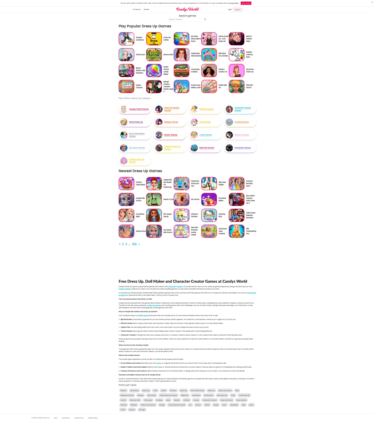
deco (168, 400)
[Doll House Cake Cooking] (209, 231)
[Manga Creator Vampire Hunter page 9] (154, 86)
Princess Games (206, 109)
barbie (216, 405)
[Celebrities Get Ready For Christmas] (154, 183)
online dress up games (168, 395)
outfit (123, 410)
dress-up (146, 390)
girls (237, 390)
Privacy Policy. (234, 3)
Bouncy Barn (168, 54)
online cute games (148, 405)
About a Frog (168, 199)
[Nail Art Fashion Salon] (236, 39)
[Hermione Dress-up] (236, 70)
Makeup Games (171, 122)
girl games (134, 390)
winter (207, 405)
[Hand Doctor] (126, 231)
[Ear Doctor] (181, 199)
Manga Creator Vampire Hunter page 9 (168, 86)
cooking (159, 400)
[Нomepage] (187, 9)
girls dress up (222, 395)
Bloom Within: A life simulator (140, 70)
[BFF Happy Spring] (154, 215)
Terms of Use (78, 418)
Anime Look (140, 54)
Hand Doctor (141, 231)
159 (134, 244)
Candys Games (124, 289)
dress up (183, 390)
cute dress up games (177, 405)
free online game (197, 390)
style (233, 395)
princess (173, 390)
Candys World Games (139, 109)
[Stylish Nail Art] (209, 86)
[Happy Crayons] (126, 86)
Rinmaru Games (242, 135)
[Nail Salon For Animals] (209, 54)
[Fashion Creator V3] (209, 70)
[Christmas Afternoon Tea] (181, 183)
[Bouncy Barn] (154, 54)
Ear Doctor (195, 199)
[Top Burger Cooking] (181, 70)
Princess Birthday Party (249, 183)
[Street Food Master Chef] (181, 86)
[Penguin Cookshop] (126, 39)
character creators (175, 286)
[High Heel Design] (209, 183)
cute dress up (244, 395)
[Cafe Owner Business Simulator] (236, 215)
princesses (148, 400)
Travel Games (205, 135)
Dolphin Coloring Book (249, 54)
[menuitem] (137, 9)
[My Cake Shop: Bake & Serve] (181, 39)
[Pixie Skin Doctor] (236, 86)
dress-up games (225, 390)
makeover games (154, 305)
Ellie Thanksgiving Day (251, 231)
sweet (163, 390)
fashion (123, 390)
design (161, 405)
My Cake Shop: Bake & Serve (196, 38)
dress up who (135, 400)
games (132, 410)
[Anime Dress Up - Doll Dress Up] (209, 39)
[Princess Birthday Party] (236, 183)
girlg (243, 405)
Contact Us (66, 418)
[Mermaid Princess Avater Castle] (181, 231)
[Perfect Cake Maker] (126, 183)
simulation (196, 395)
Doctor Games (170, 135)
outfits (123, 400)
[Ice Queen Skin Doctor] (154, 231)
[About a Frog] (154, 199)
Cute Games (205, 122)
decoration (152, 395)
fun (190, 405)
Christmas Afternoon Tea (195, 183)
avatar (159, 363)
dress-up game (227, 400)
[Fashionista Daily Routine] (181, 54)
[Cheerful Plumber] (181, 215)
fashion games (143, 315)
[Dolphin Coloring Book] (236, 54)
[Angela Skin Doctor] (126, 199)
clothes (186, 400)
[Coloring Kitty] (209, 215)
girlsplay (134, 405)
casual (196, 400)
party (224, 405)
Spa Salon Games (137, 147)
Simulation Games (243, 147)
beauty (176, 400)
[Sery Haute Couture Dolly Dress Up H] (236, 199)
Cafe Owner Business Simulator (250, 215)
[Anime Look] (126, 54)
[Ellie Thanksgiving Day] (236, 231)
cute (155, 390)
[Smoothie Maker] (209, 199)
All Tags (142, 410)
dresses (124, 405)
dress (251, 405)
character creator (210, 400)
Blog (55, 418)
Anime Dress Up (136, 122)
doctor (198, 405)
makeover (184, 395)
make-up (211, 390)
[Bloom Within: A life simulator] (126, 70)
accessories (208, 395)
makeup (140, 395)
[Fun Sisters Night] (126, 215)
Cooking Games (242, 122)
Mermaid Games (206, 147)
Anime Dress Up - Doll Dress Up (223, 38)
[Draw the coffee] (154, 39)
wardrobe (234, 405)
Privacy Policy (92, 418)
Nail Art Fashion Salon (249, 38)
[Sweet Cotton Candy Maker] (154, 70)
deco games (241, 400)
